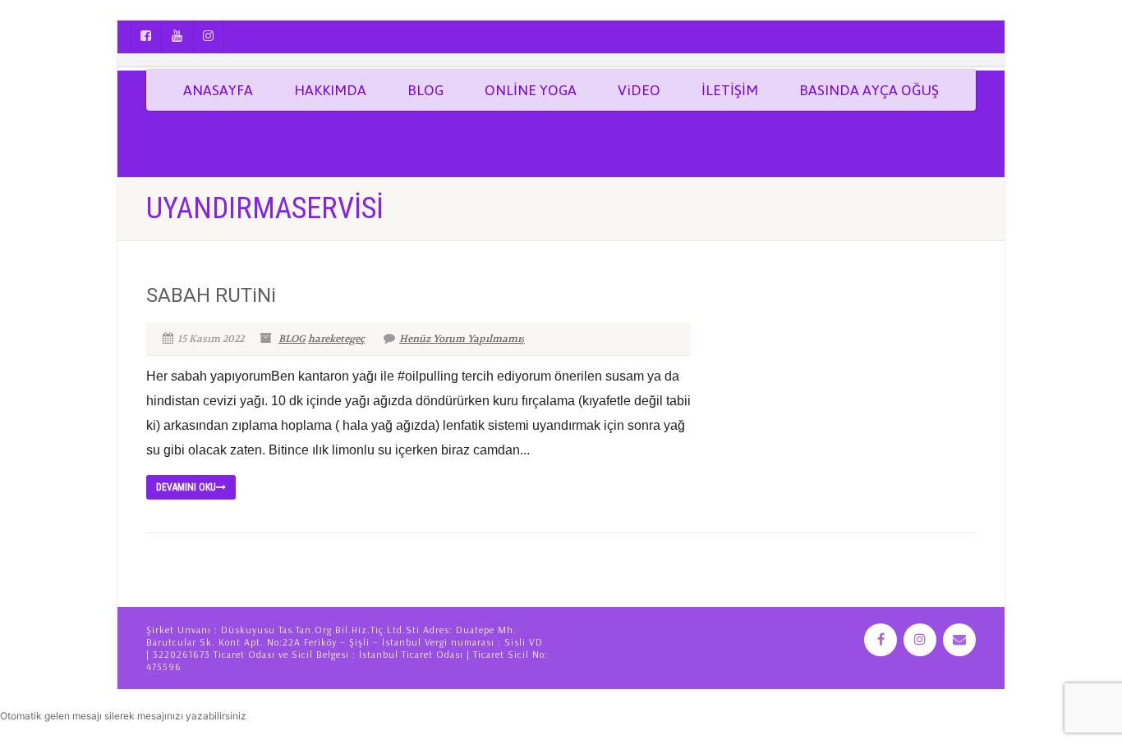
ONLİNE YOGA (531, 90)
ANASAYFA (218, 90)
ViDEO (639, 90)
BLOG (425, 90)
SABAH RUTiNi (211, 295)
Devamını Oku (186, 487)
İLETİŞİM (729, 90)
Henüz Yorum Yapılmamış (462, 338)
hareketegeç (336, 338)
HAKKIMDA (330, 90)
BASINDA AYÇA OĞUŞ (869, 90)
